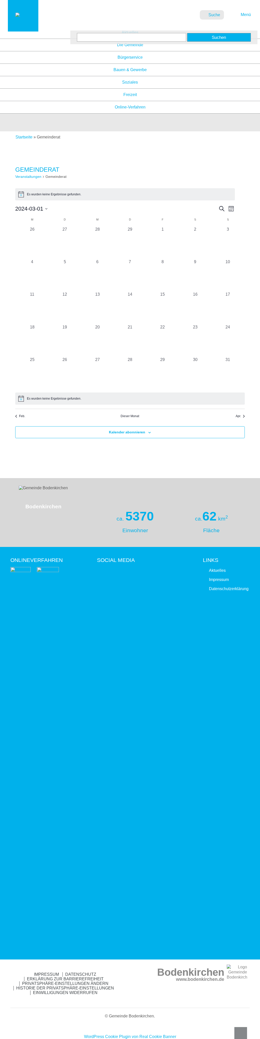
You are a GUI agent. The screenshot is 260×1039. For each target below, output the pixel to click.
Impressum (219, 579)
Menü (245, 14)
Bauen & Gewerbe (130, 70)
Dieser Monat (130, 416)
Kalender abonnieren (127, 432)
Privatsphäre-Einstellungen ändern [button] (65, 983)
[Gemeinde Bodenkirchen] (23, 24)
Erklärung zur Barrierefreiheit (65, 979)
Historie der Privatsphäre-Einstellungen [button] (65, 988)
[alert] (125, 194)
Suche (214, 15)
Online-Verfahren (130, 107)
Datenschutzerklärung (229, 589)
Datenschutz (80, 974)
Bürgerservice (130, 57)
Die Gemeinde (130, 45)
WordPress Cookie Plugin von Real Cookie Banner (130, 1036)
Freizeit (130, 94)
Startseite (23, 137)
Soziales (130, 82)
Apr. (238, 416)
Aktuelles (217, 570)
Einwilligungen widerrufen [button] (65, 992)
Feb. (22, 416)
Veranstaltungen (28, 177)
